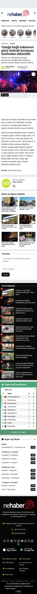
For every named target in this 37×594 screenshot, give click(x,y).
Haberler (4, 43)
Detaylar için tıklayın (18, 432)
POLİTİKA (31, 21)
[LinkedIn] (18, 540)
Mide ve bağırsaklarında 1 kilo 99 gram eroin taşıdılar (27, 244)
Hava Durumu (26, 559)
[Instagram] (15, 540)
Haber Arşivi (9, 574)
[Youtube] (22, 540)
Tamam (18, 591)
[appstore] (9, 550)
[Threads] (29, 540)
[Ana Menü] (2, 13)
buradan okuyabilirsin (23, 588)
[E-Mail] (13, 186)
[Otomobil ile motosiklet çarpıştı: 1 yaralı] (27, 202)
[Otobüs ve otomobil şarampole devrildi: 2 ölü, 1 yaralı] (10, 219)
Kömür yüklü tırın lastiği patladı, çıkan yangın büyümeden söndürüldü (9, 209)
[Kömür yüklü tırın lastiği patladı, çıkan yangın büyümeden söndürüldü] (10, 202)
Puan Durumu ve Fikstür (25, 564)
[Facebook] (4, 540)
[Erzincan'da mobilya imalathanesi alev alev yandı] (10, 237)
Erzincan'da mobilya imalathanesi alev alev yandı (8, 244)
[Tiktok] (25, 540)
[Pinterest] (11, 540)
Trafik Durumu (9, 562)
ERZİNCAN (5, 21)
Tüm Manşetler (10, 568)
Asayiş (12, 43)
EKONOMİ (22, 21)
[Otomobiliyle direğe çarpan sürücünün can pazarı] (27, 219)
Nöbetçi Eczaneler (11, 559)
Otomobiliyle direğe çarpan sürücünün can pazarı (26, 227)
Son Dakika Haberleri (24, 570)
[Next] (32, 540)
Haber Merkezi (17, 182)
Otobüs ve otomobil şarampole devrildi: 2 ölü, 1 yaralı (18, 26)
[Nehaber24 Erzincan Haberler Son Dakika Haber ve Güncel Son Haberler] (18, 13)
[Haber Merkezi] (6, 183)
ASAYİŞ (14, 21)
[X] (8, 540)
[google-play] (27, 550)
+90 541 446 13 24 (20, 529)
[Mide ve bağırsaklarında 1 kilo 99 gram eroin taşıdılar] (27, 237)
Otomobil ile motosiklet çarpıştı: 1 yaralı (26, 208)
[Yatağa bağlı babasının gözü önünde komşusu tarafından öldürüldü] (18, 82)
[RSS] (18, 544)
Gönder (5, 274)
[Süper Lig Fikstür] (34, 439)
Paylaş (6, 95)
